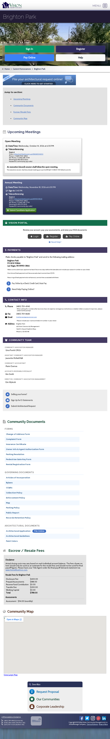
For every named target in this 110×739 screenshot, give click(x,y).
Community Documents (23, 105)
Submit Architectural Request (23, 406)
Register (53, 236)
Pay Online (73, 236)
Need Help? (55, 242)
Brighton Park (39, 69)
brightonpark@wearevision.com (26, 317)
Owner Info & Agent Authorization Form (25, 449)
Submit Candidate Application (22, 210)
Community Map (20, 118)
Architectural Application (18, 531)
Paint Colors (12, 541)
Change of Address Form (18, 434)
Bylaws (9, 483)
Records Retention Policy (18, 518)
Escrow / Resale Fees (22, 112)
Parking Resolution (15, 454)
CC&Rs (9, 488)
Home (7, 69)
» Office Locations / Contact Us (11, 717)
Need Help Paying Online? (23, 289)
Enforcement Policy (15, 498)
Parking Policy (12, 508)
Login (35, 236)
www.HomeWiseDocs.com (16, 570)
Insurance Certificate (16, 444)
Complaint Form (13, 439)
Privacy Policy (103, 724)
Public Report (12, 513)
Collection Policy (14, 493)
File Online (39, 531)
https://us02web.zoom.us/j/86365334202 (28, 154)
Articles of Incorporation (18, 478)
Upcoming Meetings (22, 99)
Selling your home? (19, 394)
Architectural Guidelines (18, 536)
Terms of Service (92, 724)
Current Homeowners (22, 69)
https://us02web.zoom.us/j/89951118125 (28, 199)
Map (8, 503)
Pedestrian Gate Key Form (18, 459)
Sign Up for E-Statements (22, 400)
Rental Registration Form (18, 464)
